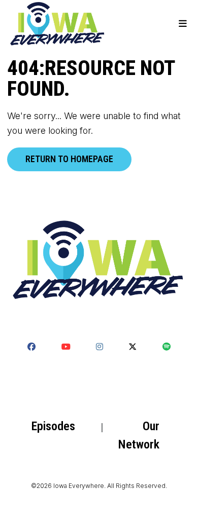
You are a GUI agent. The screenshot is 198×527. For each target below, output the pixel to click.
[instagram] (99, 346)
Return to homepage (69, 159)
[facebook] (31, 346)
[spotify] (166, 346)
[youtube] (65, 346)
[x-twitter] (132, 346)
